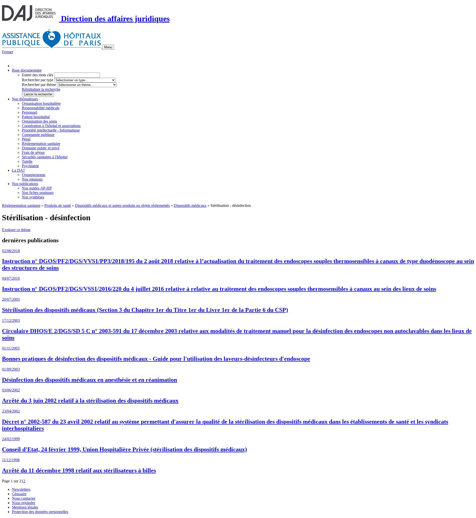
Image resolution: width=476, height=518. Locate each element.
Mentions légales (25, 507)
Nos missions (32, 179)
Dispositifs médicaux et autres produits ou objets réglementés (122, 205)
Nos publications (25, 184)
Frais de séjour (33, 152)
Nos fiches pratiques (38, 193)
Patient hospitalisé (36, 117)
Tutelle (27, 161)
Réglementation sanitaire (41, 143)
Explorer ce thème (16, 230)
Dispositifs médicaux (190, 205)
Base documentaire (27, 70)
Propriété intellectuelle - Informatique (51, 130)
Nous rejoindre (23, 503)
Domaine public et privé (41, 148)
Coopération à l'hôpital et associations (51, 126)
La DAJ (18, 170)
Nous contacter (23, 498)
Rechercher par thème (39, 84)
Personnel (29, 112)
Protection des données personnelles (40, 512)
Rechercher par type (37, 80)
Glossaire (19, 494)
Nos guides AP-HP (37, 188)
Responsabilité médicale (41, 108)
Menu (108, 47)
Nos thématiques (25, 99)
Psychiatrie (30, 166)
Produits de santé (57, 205)
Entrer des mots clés (37, 75)
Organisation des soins (39, 121)
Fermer (7, 52)
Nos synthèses (33, 197)
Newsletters (21, 489)
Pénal (26, 139)
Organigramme (33, 175)
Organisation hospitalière (41, 103)
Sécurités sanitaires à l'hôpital (44, 157)
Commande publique (38, 135)
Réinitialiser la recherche (41, 89)
